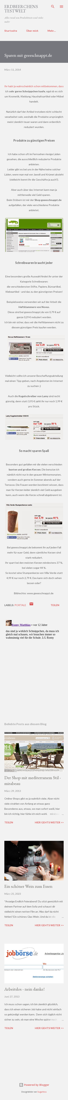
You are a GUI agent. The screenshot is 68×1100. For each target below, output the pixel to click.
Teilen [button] (55, 605)
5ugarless (42, 1092)
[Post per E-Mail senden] (31, 605)
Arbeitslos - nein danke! (24, 989)
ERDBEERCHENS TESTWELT (21, 9)
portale (20, 605)
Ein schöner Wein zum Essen (28, 886)
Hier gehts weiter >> (49, 822)
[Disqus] (34, 664)
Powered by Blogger (36, 1085)
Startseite (10, 30)
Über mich (32, 30)
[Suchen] (53, 6)
